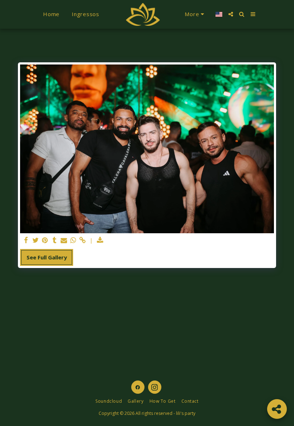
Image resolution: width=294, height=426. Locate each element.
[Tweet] (35, 240)
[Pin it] (45, 240)
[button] (231, 14)
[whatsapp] (73, 240)
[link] (82, 240)
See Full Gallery (47, 257)
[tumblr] (54, 240)
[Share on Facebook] (26, 240)
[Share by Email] (64, 240)
